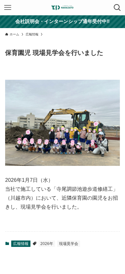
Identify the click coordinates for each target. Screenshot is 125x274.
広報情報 (21, 243)
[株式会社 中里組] (62, 7)
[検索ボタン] (117, 7)
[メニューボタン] (7, 7)
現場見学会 (68, 243)
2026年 (46, 243)
